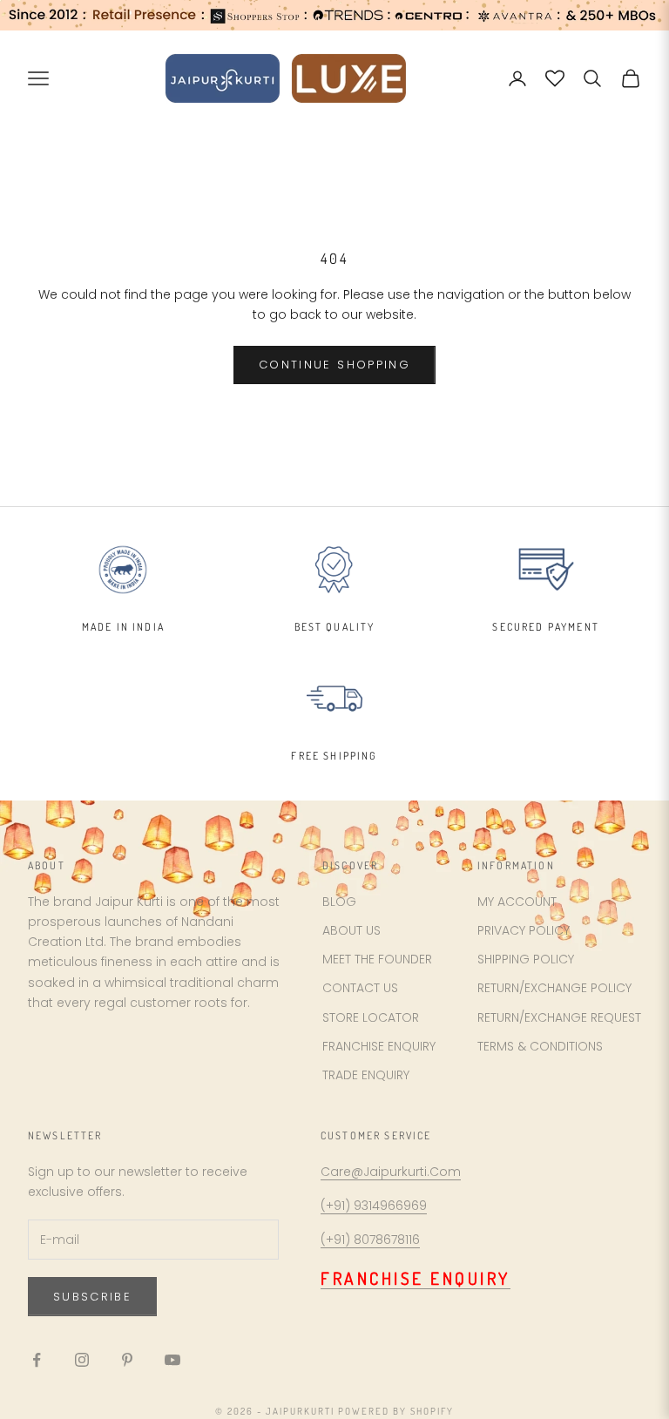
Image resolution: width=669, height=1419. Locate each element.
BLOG (339, 901)
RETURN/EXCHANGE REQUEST (559, 1017)
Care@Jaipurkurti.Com (391, 1171)
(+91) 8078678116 (370, 1239)
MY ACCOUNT (517, 901)
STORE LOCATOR (370, 1017)
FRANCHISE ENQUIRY (379, 1046)
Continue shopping (334, 364)
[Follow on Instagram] (82, 1359)
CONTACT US (360, 988)
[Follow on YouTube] (172, 1359)
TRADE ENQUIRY (365, 1075)
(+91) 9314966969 (374, 1205)
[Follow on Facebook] (36, 1359)
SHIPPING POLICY (525, 959)
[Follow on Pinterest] (127, 1359)
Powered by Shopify (396, 1411)
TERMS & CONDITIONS (540, 1046)
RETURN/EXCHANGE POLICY (554, 988)
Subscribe (92, 1296)
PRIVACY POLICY (523, 930)
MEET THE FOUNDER (377, 959)
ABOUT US (351, 930)
